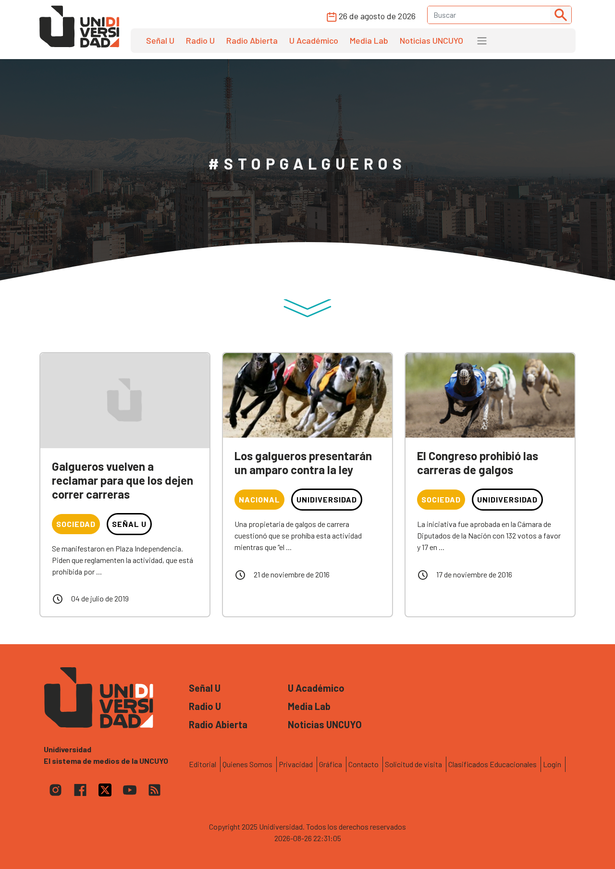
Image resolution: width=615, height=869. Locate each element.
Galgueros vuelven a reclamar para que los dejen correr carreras (122, 480)
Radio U (200, 40)
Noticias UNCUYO (431, 40)
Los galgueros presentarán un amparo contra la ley (303, 463)
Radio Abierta (252, 40)
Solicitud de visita (413, 764)
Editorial (202, 764)
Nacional (259, 499)
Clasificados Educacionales (492, 764)
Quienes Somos (247, 764)
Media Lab (369, 40)
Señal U (160, 40)
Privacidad (296, 764)
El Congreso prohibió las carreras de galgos (477, 463)
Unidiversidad (326, 499)
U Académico (313, 40)
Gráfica (330, 764)
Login (552, 764)
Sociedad (76, 523)
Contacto (363, 764)
